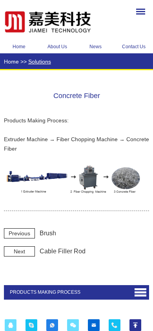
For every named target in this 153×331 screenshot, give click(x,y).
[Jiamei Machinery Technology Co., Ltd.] (55, 20)
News (95, 46)
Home (19, 46)
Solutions (39, 61)
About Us (57, 46)
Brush (48, 233)
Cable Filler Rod (63, 251)
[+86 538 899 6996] (114, 325)
